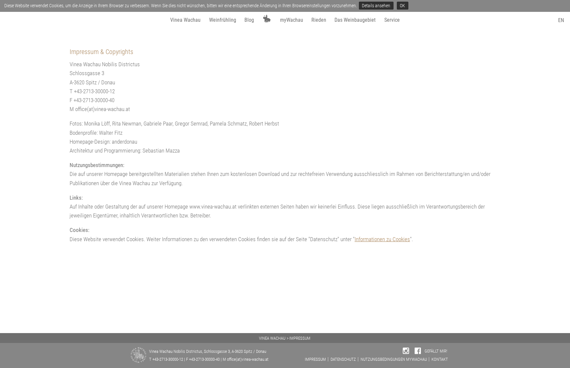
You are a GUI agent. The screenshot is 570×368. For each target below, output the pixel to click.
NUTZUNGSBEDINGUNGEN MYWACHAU (394, 359)
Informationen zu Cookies (382, 239)
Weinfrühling (222, 20)
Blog (249, 20)
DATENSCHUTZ (343, 359)
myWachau (291, 20)
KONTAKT (439, 359)
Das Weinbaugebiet (355, 20)
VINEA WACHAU (272, 338)
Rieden (318, 20)
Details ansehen (376, 5)
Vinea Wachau (185, 20)
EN (561, 20)
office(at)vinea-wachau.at (248, 359)
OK (402, 5)
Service (392, 20)
